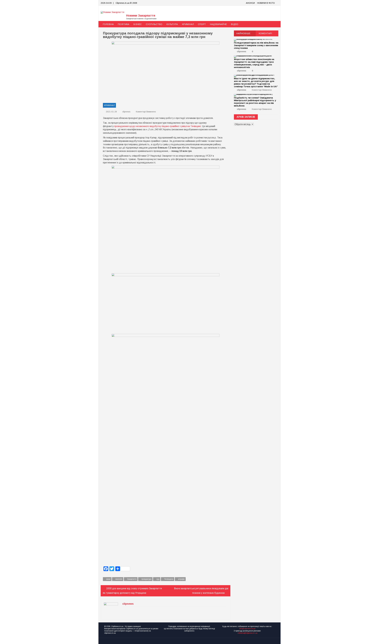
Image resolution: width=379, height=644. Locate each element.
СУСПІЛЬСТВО (154, 24)
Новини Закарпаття (140, 15)
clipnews (126, 111)
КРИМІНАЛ (188, 24)
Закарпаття (131, 579)
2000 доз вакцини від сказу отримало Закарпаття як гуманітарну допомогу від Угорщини (132, 590)
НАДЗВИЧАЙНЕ (218, 24)
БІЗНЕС (137, 24)
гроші (108, 579)
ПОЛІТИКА (123, 24)
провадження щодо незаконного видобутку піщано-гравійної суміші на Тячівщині (157, 126)
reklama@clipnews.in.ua (247, 633)
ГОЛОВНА (108, 24)
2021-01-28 (111, 111)
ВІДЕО (234, 24)
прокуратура (146, 579)
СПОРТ (202, 24)
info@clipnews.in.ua (247, 629)
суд (157, 579)
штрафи (181, 579)
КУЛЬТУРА (172, 24)
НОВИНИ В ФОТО (266, 3)
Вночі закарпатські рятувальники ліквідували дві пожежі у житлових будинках (201, 590)
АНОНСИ (250, 3)
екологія (118, 579)
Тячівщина (168, 579)
